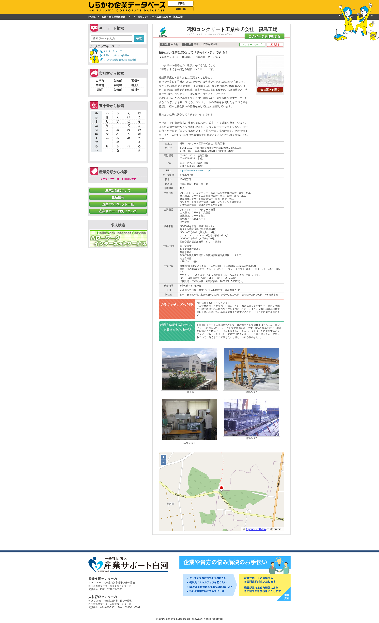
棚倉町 (135, 85)
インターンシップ (112, 51)
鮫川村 (135, 89)
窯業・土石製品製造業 (113, 16)
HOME (92, 16)
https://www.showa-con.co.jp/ (195, 170)
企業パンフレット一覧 (118, 204)
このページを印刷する (264, 36)
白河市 (100, 80)
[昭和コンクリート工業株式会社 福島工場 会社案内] (270, 84)
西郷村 (135, 80)
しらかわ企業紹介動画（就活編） (121, 59)
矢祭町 (118, 89)
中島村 (100, 85)
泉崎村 (118, 85)
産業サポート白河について (118, 211)
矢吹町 (118, 80)
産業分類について (118, 190)
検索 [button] (139, 38)
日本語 (180, 3)
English (180, 8)
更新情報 (118, 197)
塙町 (100, 89)
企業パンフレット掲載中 (116, 55)
